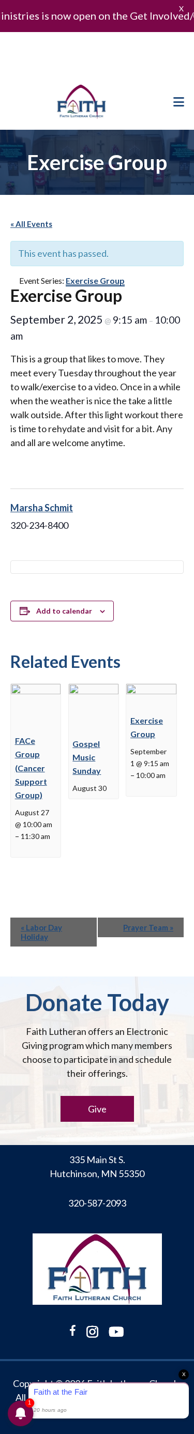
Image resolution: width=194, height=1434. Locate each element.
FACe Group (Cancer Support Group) (31, 768)
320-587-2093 (97, 1203)
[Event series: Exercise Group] (134, 786)
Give (97, 1109)
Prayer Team (148, 927)
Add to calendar (64, 610)
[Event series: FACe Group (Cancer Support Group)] (18, 847)
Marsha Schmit (41, 507)
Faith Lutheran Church (81, 101)
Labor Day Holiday (41, 932)
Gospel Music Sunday (86, 757)
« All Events (31, 223)
